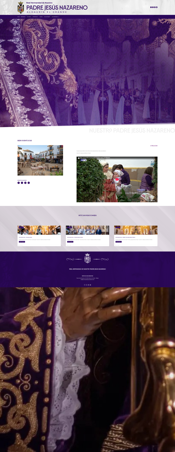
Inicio (19, 16)
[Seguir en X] (153, 7)
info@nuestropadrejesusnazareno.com (87, 279)
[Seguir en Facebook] (151, 7)
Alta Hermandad (55, 16)
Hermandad (23, 16)
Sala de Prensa (47, 16)
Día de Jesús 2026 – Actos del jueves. (39, 236)
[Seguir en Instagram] (155, 7)
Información (35, 16)
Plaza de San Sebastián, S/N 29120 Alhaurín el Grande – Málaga (87, 278)
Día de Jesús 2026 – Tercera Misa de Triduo (87, 236)
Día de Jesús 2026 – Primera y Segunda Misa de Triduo (135, 236)
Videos (22, 227)
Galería (41, 16)
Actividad (29, 16)
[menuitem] (19, 183)
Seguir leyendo (22, 241)
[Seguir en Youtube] (157, 7)
